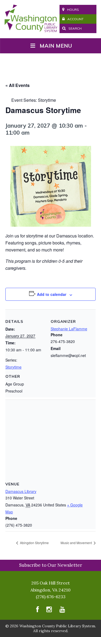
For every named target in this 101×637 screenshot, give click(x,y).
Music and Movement (77, 542)
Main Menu (56, 45)
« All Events (17, 85)
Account (75, 19)
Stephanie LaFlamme (69, 328)
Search (75, 28)
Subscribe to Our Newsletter (50, 565)
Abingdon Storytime (34, 542)
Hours (73, 10)
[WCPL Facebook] (37, 611)
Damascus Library (20, 491)
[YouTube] (62, 611)
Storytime (13, 367)
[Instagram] (49, 611)
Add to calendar (51, 294)
